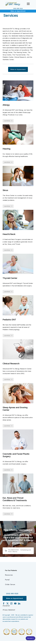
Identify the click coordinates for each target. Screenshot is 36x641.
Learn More (7, 120)
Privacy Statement (9, 610)
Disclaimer (6, 606)
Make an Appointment (18, 11)
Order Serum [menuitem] (10, 584)
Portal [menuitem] (7, 580)
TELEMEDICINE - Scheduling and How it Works (19, 550)
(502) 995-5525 (18, 8)
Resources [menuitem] (9, 575)
